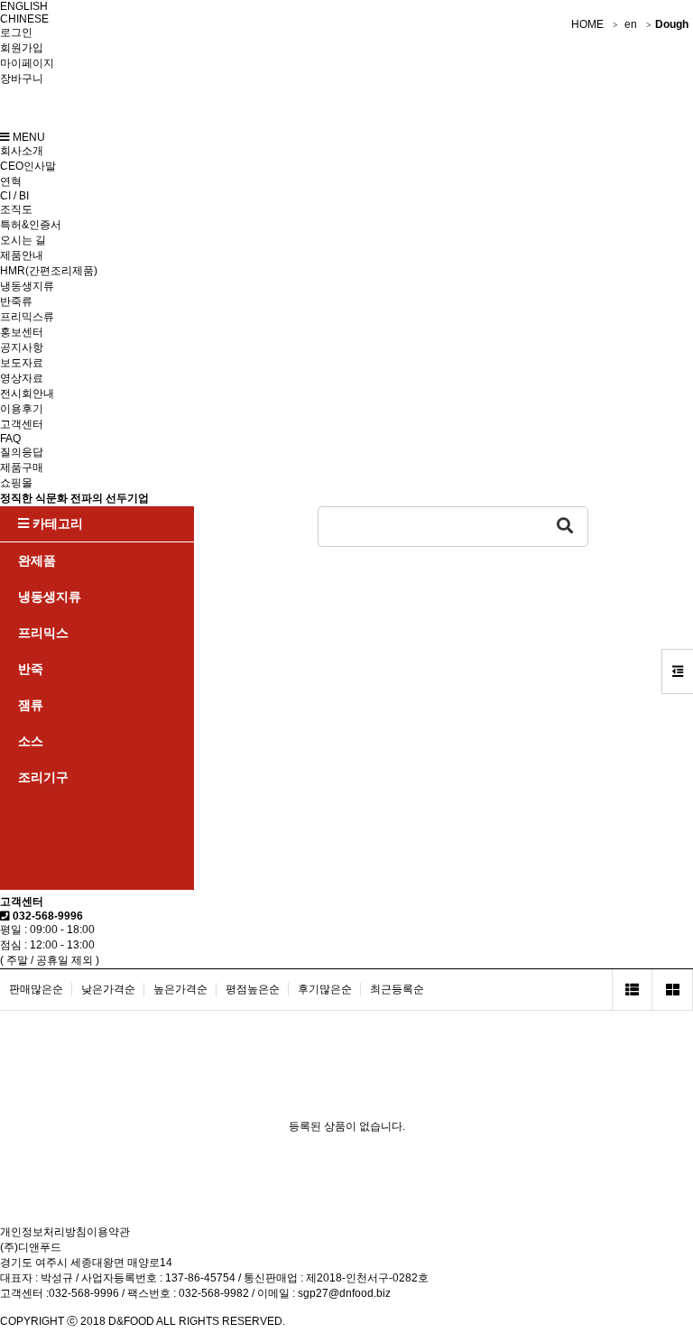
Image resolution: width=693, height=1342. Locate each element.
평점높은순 (253, 989)
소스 (30, 741)
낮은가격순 (108, 989)
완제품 (37, 560)
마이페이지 (27, 63)
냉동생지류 (27, 286)
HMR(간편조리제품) (48, 270)
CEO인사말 (28, 166)
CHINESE (24, 19)
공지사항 (21, 347)
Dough (671, 24)
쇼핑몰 (16, 483)
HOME (587, 24)
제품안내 (21, 255)
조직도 (16, 209)
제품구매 (21, 467)
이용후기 (21, 409)
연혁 (11, 181)
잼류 (30, 705)
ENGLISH (24, 6)
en (630, 24)
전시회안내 (27, 393)
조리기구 (43, 777)
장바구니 (21, 78)
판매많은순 (36, 989)
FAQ (10, 438)
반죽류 (16, 301)
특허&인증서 (30, 224)
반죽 (30, 669)
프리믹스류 (27, 316)
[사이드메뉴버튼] (677, 671)
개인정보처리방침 (43, 1232)
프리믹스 (43, 632)
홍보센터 (21, 332)
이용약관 (108, 1232)
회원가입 (21, 48)
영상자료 (21, 378)
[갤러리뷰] (672, 989)
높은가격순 (180, 989)
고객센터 (21, 424)
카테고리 (56, 523)
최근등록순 (397, 989)
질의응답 (21, 452)
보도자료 (21, 362)
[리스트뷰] (632, 989)
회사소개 (21, 150)
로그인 (16, 32)
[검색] (565, 526)
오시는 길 (23, 240)
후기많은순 (325, 989)
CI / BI (14, 196)
